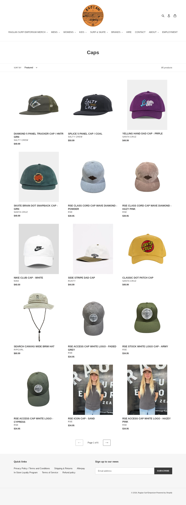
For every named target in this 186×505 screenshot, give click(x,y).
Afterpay (81, 468)
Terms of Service (50, 472)
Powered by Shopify (164, 493)
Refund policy (68, 472)
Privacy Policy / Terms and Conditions (32, 468)
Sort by (17, 68)
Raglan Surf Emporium (147, 493)
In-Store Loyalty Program (26, 472)
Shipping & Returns (63, 468)
